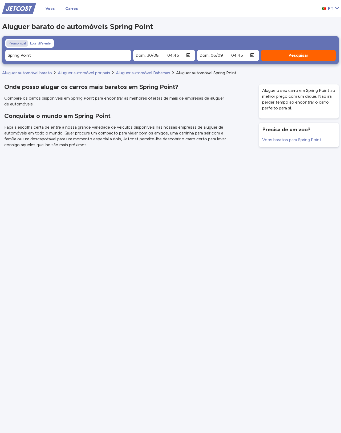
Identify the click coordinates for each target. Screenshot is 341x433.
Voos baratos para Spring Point (291, 139)
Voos (50, 8)
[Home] (19, 8)
